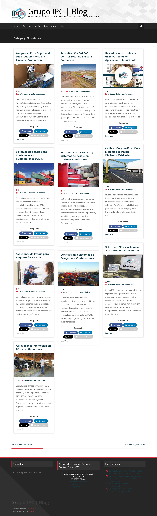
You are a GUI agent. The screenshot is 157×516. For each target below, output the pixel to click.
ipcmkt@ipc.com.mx (78, 481)
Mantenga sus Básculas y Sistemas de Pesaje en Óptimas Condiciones (77, 156)
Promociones (50, 26)
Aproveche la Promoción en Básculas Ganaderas (33, 347)
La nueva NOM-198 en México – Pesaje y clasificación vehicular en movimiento (124, 472)
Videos (63, 26)
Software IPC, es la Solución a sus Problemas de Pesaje (122, 248)
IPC (19, 91)
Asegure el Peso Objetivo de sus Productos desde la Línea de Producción (33, 56)
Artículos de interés (31, 26)
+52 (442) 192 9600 (78, 486)
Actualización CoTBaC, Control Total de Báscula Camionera (76, 56)
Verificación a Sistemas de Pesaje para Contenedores (77, 256)
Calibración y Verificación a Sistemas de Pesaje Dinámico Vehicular (122, 152)
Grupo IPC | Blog (57, 11)
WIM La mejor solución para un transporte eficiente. (121, 484)
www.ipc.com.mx (78, 484)
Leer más (20, 139)
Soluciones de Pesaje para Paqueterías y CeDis (32, 255)
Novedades (40, 94)
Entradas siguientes (134, 444)
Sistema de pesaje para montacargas (125, 476)
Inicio (16, 26)
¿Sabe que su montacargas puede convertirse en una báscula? (122, 489)
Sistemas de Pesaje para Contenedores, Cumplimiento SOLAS (31, 155)
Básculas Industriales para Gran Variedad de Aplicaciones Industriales (122, 56)
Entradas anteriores (23, 444)
